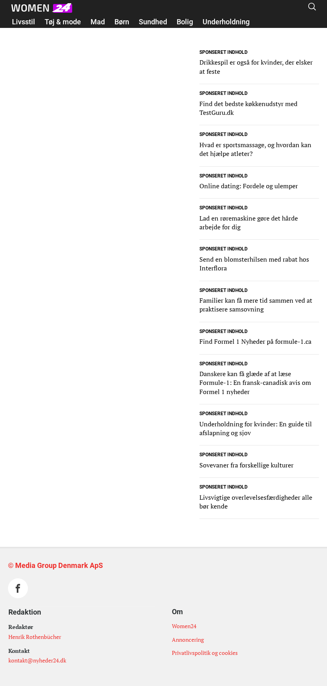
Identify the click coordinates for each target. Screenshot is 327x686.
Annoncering (188, 639)
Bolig (185, 22)
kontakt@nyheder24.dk (37, 660)
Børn (121, 22)
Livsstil (23, 22)
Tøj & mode (63, 22)
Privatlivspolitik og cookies (205, 652)
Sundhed (153, 22)
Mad (98, 22)
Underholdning (226, 22)
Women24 (184, 626)
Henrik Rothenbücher (34, 637)
